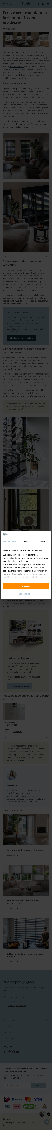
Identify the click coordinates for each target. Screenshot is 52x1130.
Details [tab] (26, 541)
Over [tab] (42, 541)
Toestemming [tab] (9, 541)
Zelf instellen (24, 594)
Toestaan (26, 586)
